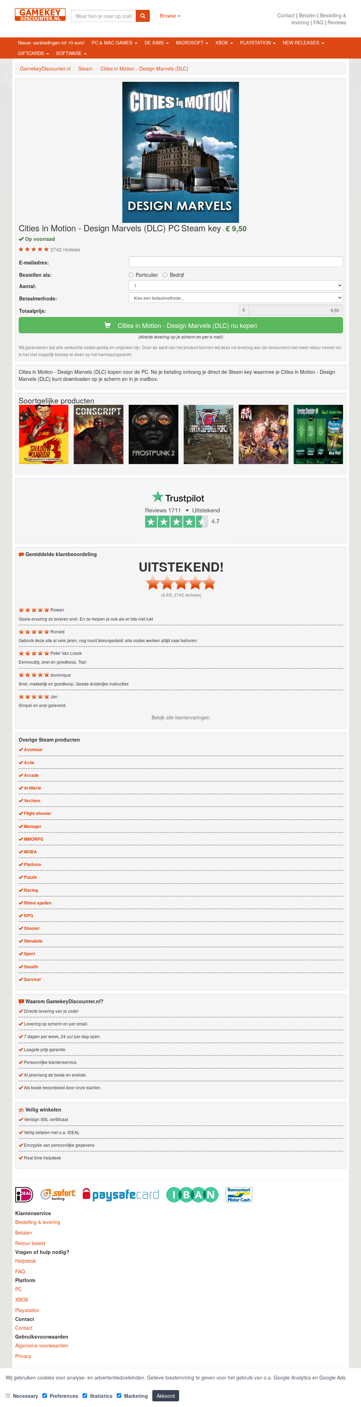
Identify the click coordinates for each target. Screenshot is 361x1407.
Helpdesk (25, 1260)
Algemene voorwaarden (41, 1345)
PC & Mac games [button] (113, 42)
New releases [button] (302, 42)
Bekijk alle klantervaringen (181, 717)
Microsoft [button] (190, 42)
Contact (286, 15)
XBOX (21, 1299)
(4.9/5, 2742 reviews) (181, 595)
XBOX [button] (222, 42)
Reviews (337, 22)
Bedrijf (177, 274)
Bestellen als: (35, 274)
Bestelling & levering (37, 1221)
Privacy (23, 1355)
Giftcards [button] (31, 53)
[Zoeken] (143, 16)
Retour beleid (30, 1243)
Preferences (63, 1395)
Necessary (25, 1395)
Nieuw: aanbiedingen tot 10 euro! (51, 42)
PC (18, 1288)
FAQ (318, 22)
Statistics (100, 1395)
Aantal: (27, 286)
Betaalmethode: (38, 298)
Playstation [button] (256, 42)
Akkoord (166, 1395)
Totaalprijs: (32, 310)
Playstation (27, 1310)
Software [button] (69, 53)
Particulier (147, 274)
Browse (169, 15)
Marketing (135, 1395)
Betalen (307, 15)
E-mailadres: (34, 262)
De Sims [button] (155, 42)
